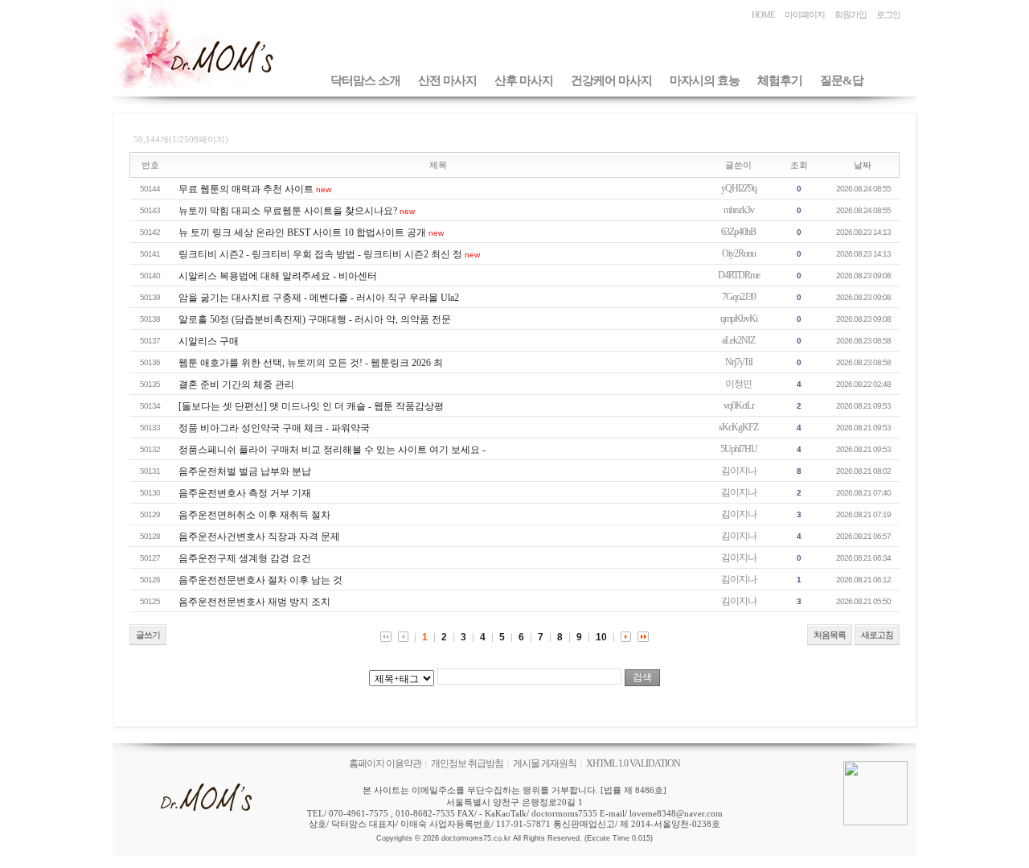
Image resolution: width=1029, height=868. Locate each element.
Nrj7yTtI (738, 362)
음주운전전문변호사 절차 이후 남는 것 (260, 580)
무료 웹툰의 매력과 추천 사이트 (246, 189)
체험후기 (779, 80)
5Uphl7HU (738, 449)
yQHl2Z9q (738, 188)
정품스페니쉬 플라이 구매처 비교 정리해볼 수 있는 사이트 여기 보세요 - (332, 449)
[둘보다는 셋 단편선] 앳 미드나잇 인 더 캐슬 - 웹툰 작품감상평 (311, 406)
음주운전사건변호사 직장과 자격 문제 (259, 536)
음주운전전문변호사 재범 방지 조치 (254, 601)
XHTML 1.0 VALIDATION (633, 763)
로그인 (888, 14)
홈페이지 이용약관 (385, 763)
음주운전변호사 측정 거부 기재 (244, 493)
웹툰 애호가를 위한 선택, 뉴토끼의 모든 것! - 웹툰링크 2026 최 (310, 362)
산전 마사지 (447, 80)
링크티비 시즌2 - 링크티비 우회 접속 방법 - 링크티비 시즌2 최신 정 (320, 254)
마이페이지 (805, 14)
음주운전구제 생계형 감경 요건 (244, 558)
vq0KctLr (739, 405)
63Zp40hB (738, 231)
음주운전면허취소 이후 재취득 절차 (254, 514)
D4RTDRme (739, 275)
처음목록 (830, 635)
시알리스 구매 (208, 341)
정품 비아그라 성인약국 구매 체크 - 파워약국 (274, 428)
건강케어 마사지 (611, 80)
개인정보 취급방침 (467, 763)
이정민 (738, 383)
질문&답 (841, 80)
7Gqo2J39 (739, 296)
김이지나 (738, 470)
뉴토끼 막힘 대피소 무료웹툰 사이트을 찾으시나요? (287, 210)
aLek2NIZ (738, 340)
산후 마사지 (523, 80)
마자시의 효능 (705, 80)
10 (601, 637)
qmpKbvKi (738, 318)
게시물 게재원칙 (544, 763)
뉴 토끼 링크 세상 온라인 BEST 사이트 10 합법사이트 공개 (302, 232)
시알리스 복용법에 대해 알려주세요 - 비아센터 (277, 276)
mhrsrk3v (739, 210)
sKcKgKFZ (738, 427)
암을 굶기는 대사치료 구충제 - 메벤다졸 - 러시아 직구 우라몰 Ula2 (318, 297)
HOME (763, 14)
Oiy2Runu (739, 253)
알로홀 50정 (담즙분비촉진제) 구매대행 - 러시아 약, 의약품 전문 (314, 319)
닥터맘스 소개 (365, 80)
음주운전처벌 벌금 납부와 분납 (244, 471)
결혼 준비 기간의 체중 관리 (236, 384)
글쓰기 (148, 635)
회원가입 (850, 14)
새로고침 (877, 635)
